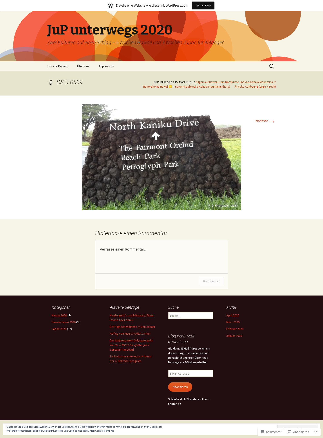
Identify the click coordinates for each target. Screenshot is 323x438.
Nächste (266, 121)
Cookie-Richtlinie (104, 430)
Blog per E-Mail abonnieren (181, 338)
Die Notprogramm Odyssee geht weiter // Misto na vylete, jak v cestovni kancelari (131, 344)
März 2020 (233, 322)
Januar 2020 (234, 336)
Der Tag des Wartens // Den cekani (132, 327)
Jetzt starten (203, 5)
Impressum (106, 66)
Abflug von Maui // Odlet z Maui (130, 333)
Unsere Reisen (57, 66)
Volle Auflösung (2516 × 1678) (257, 86)
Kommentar (211, 281)
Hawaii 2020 (59, 315)
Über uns (83, 66)
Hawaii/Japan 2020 (64, 322)
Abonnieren (180, 387)
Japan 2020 (59, 329)
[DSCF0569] (161, 157)
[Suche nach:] (272, 66)
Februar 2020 (234, 329)
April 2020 (232, 315)
